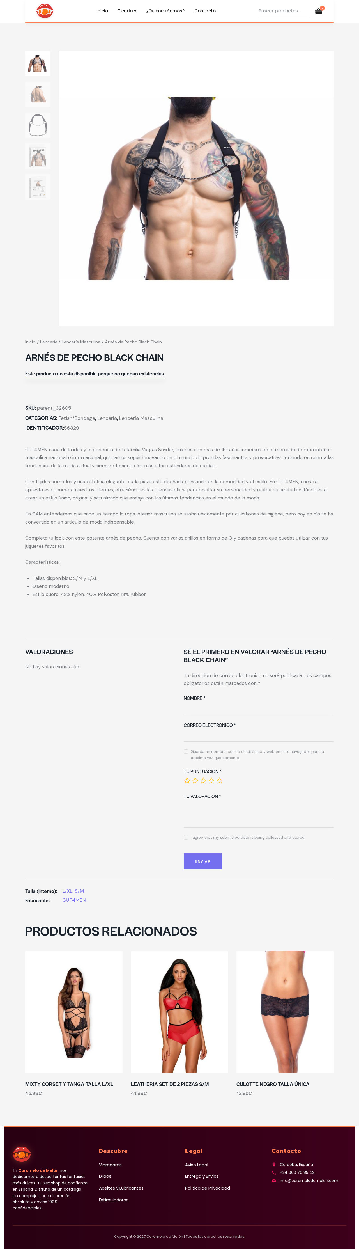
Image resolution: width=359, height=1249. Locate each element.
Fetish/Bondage (76, 418)
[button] (58, 1012)
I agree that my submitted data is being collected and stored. (248, 837)
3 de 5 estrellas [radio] (203, 780)
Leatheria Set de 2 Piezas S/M (170, 1084)
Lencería (48, 342)
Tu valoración (202, 796)
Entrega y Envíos (202, 1176)
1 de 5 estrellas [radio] (187, 780)
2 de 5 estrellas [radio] (195, 780)
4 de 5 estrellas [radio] (211, 780)
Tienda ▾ (127, 11)
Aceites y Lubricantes (121, 1188)
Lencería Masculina (81, 342)
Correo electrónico (210, 725)
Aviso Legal (196, 1165)
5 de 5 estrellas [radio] (219, 780)
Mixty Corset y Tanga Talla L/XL (69, 1084)
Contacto (205, 11)
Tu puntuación (202, 771)
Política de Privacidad (207, 1188)
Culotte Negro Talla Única (273, 1084)
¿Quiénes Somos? (165, 11)
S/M (79, 891)
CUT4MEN (74, 900)
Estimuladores (113, 1200)
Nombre (194, 698)
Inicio (102, 11)
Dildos (105, 1176)
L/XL (67, 891)
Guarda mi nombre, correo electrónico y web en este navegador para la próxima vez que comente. (257, 754)
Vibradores (110, 1165)
